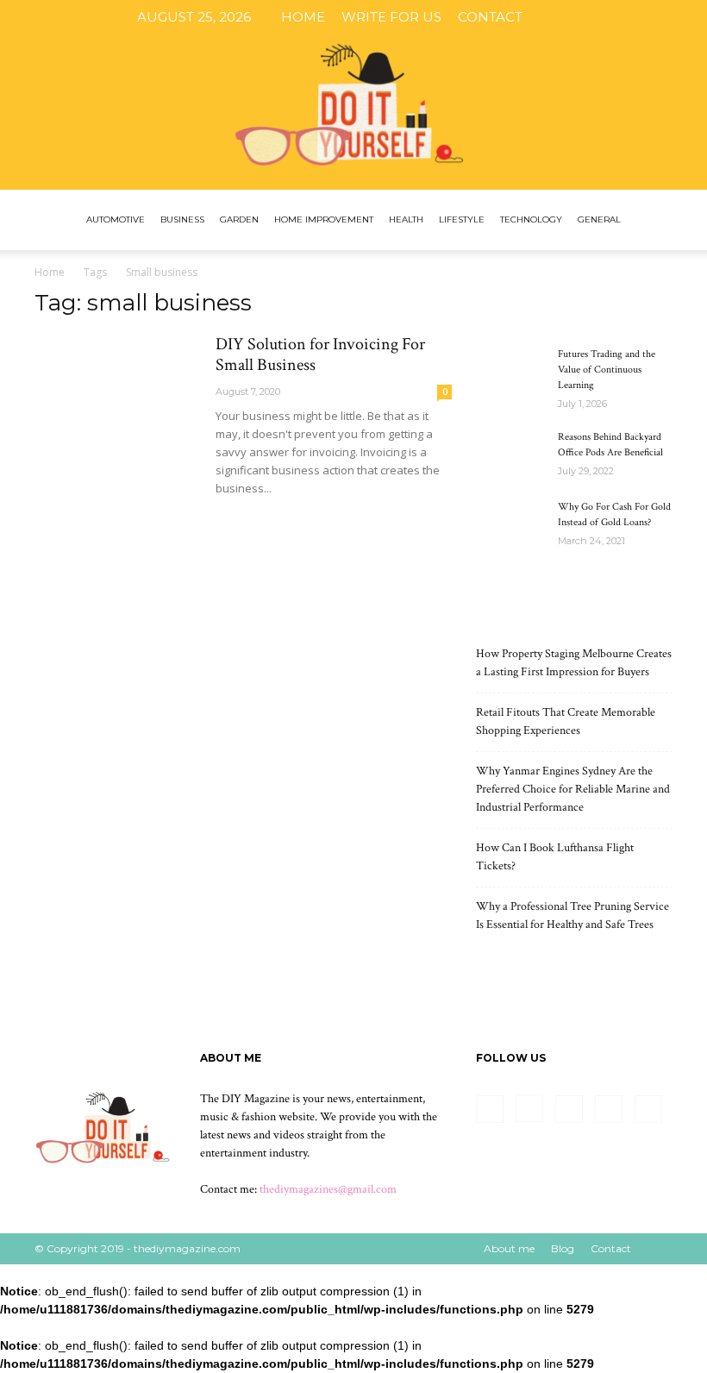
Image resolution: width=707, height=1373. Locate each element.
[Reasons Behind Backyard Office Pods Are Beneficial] (510, 453)
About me (509, 1248)
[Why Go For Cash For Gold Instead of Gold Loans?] (510, 523)
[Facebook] (563, 17)
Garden (239, 219)
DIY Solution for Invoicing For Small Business (320, 354)
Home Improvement (323, 219)
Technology (531, 219)
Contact (490, 17)
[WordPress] (677, 17)
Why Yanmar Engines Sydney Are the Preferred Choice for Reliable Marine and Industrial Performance (573, 789)
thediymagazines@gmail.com (328, 1189)
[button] (652, 220)
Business (182, 219)
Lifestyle (462, 219)
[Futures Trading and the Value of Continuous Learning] (510, 371)
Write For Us (391, 17)
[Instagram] (591, 17)
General (599, 219)
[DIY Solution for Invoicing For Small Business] (117, 394)
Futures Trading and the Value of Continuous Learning (606, 370)
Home (303, 17)
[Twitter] (648, 17)
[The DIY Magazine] (353, 95)
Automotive (115, 219)
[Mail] (620, 17)
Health (406, 219)
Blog (562, 1248)
